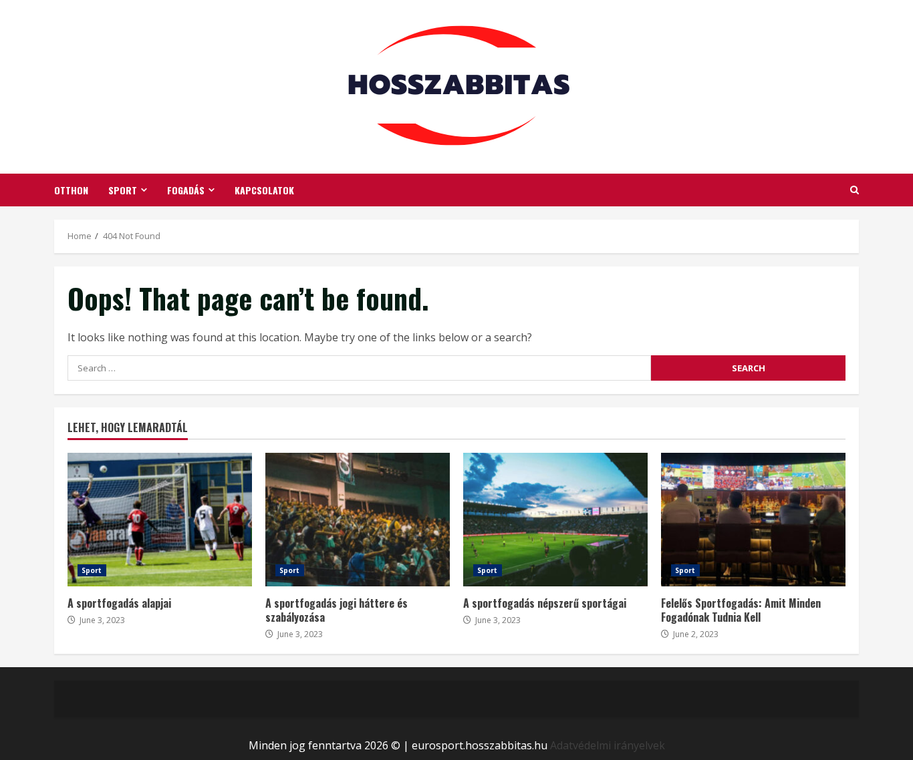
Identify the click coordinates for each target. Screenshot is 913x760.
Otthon (71, 190)
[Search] (854, 190)
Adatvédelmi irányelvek (607, 745)
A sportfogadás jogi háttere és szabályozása (357, 519)
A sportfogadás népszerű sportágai (555, 519)
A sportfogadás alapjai (160, 519)
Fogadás (186, 190)
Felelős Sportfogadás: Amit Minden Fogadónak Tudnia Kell (753, 519)
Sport (122, 190)
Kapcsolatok (264, 190)
